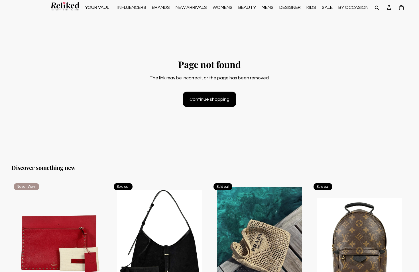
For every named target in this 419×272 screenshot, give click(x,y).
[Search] (377, 7)
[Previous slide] (20, 241)
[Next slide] (99, 241)
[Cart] (401, 7)
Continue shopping (209, 99)
